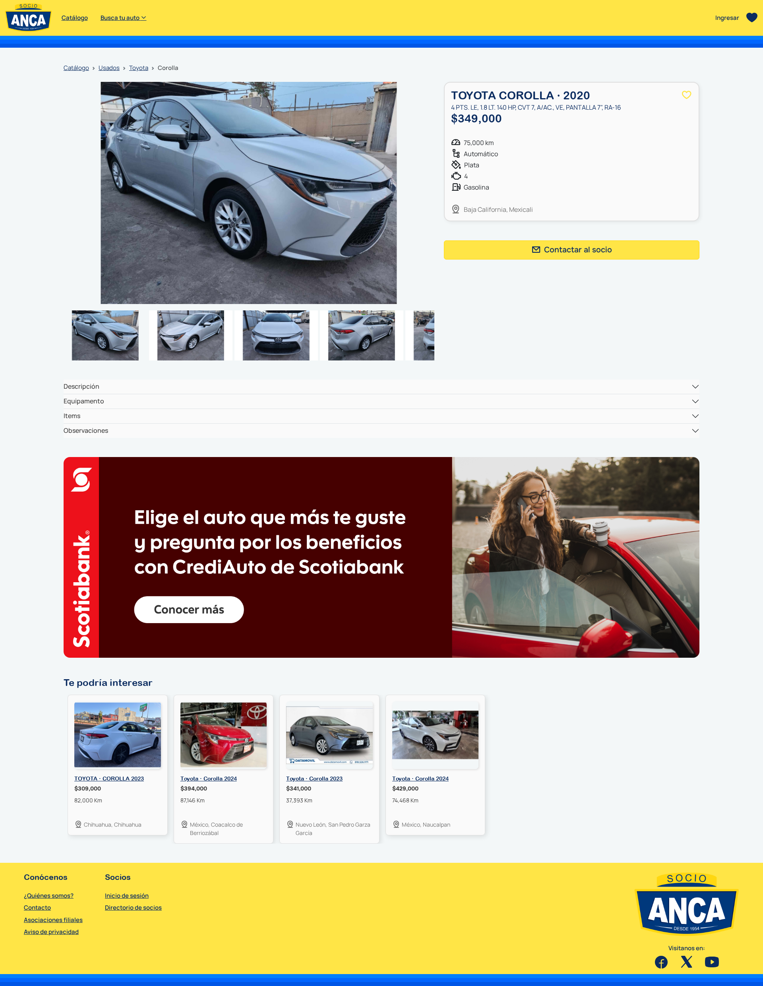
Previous (52, 193)
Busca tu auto (121, 18)
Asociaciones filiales (53, 920)
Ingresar (727, 18)
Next (446, 193)
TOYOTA (138, 68)
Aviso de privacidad (51, 932)
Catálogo (75, 18)
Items (72, 415)
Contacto (37, 907)
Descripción (81, 386)
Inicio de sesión (127, 895)
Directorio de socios (133, 907)
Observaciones (86, 430)
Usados (109, 68)
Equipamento (84, 401)
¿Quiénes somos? (49, 895)
